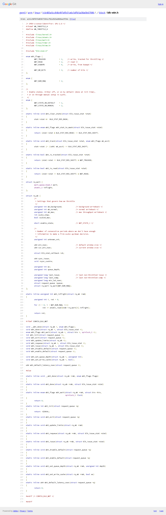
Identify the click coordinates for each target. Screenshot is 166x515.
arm (30, 12)
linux (37, 12)
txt (155, 511)
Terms (30, 511)
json (161, 511)
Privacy (23, 511)
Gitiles (15, 511)
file (73, 19)
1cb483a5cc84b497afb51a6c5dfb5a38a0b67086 (68, 12)
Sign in (160, 4)
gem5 (22, 12)
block (102, 12)
